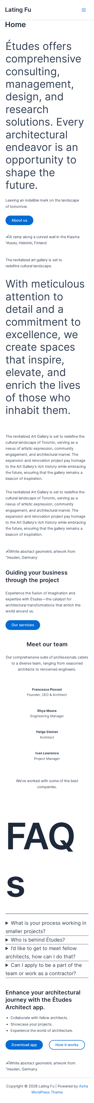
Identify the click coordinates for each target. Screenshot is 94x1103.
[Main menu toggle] (83, 10)
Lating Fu (18, 9)
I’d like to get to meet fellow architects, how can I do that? (41, 952)
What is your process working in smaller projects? (46, 927)
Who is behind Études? (38, 940)
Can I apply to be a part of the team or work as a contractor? (44, 969)
